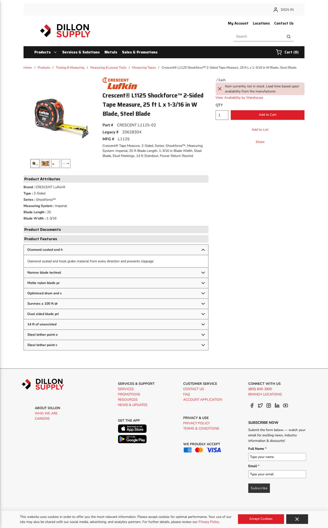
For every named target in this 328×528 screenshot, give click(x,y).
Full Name (257, 448)
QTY (219, 105)
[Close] (297, 519)
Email (253, 466)
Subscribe (259, 488)
